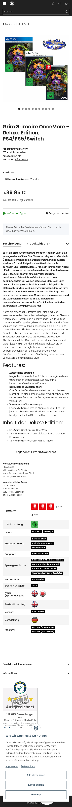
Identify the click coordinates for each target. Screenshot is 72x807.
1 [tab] (19, 109)
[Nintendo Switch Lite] (42, 506)
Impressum (12, 766)
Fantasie (36, 532)
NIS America (38, 579)
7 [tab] (39, 109)
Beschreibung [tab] (12, 244)
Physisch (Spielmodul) (43, 627)
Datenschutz (28, 766)
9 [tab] (46, 109)
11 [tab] (53, 109)
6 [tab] (36, 109)
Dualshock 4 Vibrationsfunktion (47, 560)
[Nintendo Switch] (34, 506)
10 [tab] (49, 109)
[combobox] (36, 179)
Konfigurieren (36, 784)
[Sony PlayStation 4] (58, 506)
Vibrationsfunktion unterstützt (47, 573)
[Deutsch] (34, 620)
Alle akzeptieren (36, 775)
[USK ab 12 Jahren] (34, 524)
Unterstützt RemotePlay (44, 568)
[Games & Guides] (12, 4)
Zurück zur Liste (13, 24)
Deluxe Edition (39, 539)
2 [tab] (23, 109)
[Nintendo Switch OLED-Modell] (50, 506)
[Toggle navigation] (4, 2)
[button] (53, 3)
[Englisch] (34, 593)
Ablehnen (36, 794)
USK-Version (38, 612)
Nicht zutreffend (40, 553)
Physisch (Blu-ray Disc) (43, 631)
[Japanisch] (42, 593)
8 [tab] (43, 109)
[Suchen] (66, 12)
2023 (34, 585)
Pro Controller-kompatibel (45, 564)
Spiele (17, 156)
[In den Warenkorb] (5, 33)
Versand (28, 200)
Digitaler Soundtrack (42, 543)
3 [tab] (26, 109)
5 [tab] (33, 109)
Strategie (48, 532)
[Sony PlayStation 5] (34, 515)
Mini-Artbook (38, 547)
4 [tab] (29, 109)
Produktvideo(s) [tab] (38, 244)
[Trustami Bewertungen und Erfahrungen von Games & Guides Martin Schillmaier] (20, 705)
